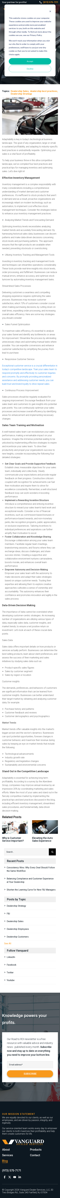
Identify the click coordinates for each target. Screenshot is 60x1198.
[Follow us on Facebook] (4, 1177)
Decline (30, 69)
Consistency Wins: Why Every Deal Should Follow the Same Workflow (31, 869)
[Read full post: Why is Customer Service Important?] (15, 827)
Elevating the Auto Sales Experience (42, 839)
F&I (8, 913)
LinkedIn (11, 957)
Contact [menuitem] (35, 1155)
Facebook (11, 964)
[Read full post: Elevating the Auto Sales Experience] (45, 827)
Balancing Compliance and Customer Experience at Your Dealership (30, 880)
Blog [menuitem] (5, 1160)
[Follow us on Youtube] (14, 1177)
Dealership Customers (18, 936)
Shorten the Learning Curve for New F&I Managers (31, 889)
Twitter (10, 972)
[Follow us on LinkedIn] (19, 1177)
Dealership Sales (20, 91)
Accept (30, 61)
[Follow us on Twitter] (9, 1177)
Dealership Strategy (21, 93)
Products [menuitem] (36, 1149)
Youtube (11, 980)
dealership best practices (43, 91)
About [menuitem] (6, 1149)
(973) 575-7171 (50, 2)
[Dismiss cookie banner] (50, 11)
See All (7, 943)
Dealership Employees (18, 929)
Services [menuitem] (7, 1155)
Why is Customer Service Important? (13, 839)
